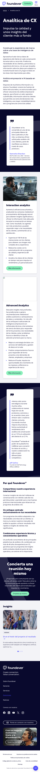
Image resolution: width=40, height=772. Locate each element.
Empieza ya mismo (20, 593)
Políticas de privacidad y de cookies (20, 757)
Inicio (5, 10)
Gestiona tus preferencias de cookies (27, 754)
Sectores (6, 686)
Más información (14, 268)
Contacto (27, 3)
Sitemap (20, 764)
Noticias (6, 700)
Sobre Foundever (9, 681)
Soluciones (7, 695)
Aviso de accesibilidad (31, 761)
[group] (20, 629)
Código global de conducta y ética (12, 761)
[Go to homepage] (12, 3)
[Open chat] (35, 768)
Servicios (6, 691)
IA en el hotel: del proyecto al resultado (19, 636)
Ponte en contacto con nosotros (21, 722)
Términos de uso (7, 754)
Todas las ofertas (13, 742)
